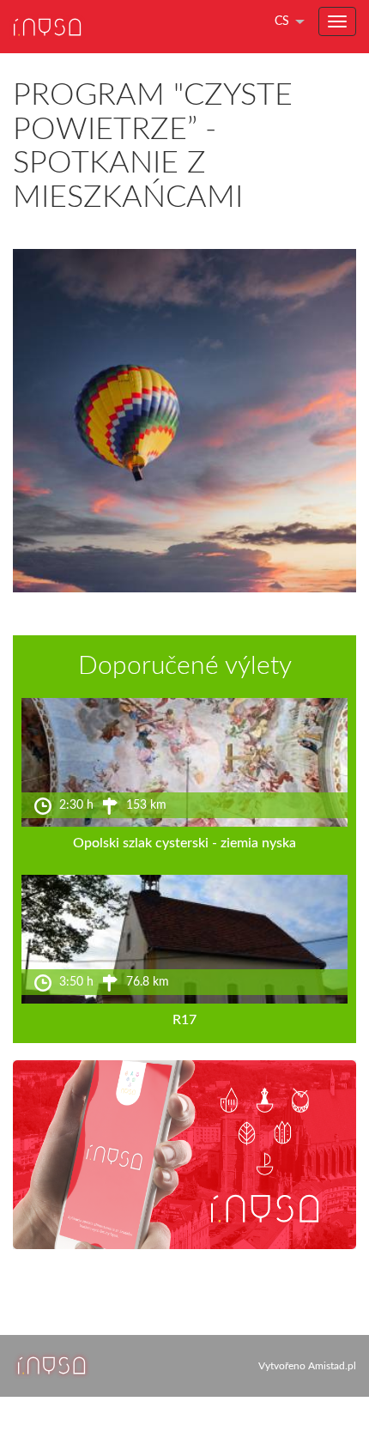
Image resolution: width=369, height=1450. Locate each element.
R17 (184, 1020)
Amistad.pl (332, 1366)
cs (282, 21)
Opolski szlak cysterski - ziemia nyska (184, 843)
